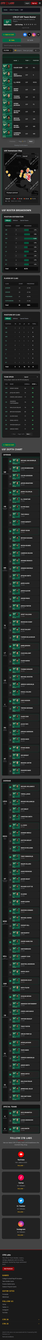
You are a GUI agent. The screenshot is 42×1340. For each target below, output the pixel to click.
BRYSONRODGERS (17, 119)
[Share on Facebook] (25, 34)
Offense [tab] (8, 220)
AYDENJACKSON (17, 104)
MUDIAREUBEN (16, 126)
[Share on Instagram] (34, 34)
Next (30, 141)
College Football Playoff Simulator (12, 1278)
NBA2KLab (5, 1297)
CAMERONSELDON (17, 133)
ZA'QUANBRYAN (17, 111)
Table (12, 40)
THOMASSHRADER (17, 97)
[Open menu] (39, 3)
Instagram (5, 1310)
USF (26, 67)
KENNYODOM (16, 89)
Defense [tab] (15, 220)
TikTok (4, 1304)
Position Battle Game (8, 1284)
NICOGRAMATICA (18, 75)
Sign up (34, 3)
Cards (31, 40)
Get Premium (8, 1269)
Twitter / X (5, 1307)
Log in (27, 3)
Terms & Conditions (8, 1337)
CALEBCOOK (18, 67)
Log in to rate (25, 27)
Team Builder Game (8, 1281)
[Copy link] (38, 34)
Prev (14, 434)
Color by (18, 156)
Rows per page (28, 50)
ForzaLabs (5, 1294)
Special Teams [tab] (24, 220)
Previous (12, 141)
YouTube (4, 1312)
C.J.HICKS (17, 82)
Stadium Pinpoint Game (9, 1287)
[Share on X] (29, 34)
